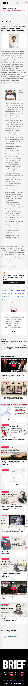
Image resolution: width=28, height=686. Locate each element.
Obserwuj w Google (14, 282)
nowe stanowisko (20, 293)
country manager (7, 290)
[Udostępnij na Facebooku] (2, 21)
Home (4, 8)
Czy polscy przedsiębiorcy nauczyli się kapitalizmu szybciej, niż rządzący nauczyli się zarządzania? (13, 575)
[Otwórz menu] (26, 3)
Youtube (20, 674)
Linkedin (20, 672)
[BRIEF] (14, 311)
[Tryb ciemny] (22, 3)
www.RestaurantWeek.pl (18, 259)
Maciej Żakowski (20, 290)
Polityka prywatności (17, 683)
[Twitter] (10, 302)
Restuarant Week (20, 296)
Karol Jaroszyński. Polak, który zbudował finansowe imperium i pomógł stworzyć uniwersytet (12, 508)
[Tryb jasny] (17, 3)
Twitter (9, 674)
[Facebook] (8, 302)
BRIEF (15, 26)
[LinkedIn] (12, 302)
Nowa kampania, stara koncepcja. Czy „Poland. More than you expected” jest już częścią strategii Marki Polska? (14, 463)
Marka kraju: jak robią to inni (9, 419)
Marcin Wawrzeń (7, 293)
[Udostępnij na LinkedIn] (10, 21)
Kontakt (6, 683)
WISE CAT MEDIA (16, 680)
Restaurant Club (7, 296)
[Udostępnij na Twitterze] (6, 21)
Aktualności (12, 8)
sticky (4, 299)
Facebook (9, 672)
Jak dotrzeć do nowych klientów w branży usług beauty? (14, 342)
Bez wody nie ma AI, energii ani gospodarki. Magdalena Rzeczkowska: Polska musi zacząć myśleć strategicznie (13, 375)
